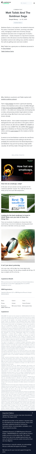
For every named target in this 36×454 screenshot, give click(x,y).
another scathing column (8, 99)
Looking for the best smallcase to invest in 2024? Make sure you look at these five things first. (15, 217)
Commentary (18, 9)
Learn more (18, 283)
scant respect (14, 131)
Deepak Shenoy (13, 19)
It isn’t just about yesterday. (10, 265)
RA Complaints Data (27, 306)
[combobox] (26, 3)
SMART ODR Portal (5, 307)
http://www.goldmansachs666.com (13, 108)
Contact (13, 303)
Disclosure (3, 306)
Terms (23, 300)
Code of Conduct (26, 303)
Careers (13, 300)
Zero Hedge (6, 48)
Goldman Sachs (18, 22)
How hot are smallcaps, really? (11, 184)
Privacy (3, 303)
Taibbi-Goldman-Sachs (7, 51)
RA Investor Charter (16, 306)
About (2, 300)
